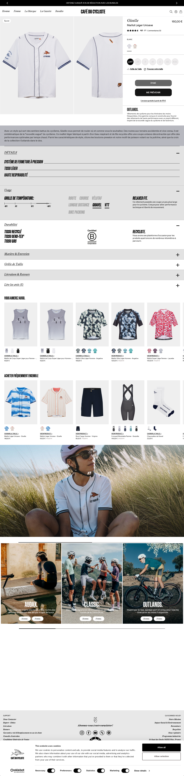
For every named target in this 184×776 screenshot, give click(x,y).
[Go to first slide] (176, 3)
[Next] (178, 586)
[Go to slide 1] (55, 542)
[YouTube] (95, 732)
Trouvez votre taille (155, 69)
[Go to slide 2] (129, 542)
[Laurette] (163, 325)
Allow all (161, 747)
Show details (140, 771)
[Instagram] (82, 732)
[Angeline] (92, 325)
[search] (170, 11)
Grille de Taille (136, 69)
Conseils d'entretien (11, 736)
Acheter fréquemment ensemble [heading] (21, 376)
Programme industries (171, 736)
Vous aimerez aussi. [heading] (14, 298)
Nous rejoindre (174, 733)
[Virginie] (92, 402)
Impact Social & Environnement (168, 723)
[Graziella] (127, 402)
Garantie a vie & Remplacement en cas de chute (22, 733)
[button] (153, 83)
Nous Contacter (9, 719)
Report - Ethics (9, 723)
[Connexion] (175, 11)
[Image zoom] (110, 65)
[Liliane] (20, 325)
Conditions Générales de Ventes (16, 739)
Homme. (25, 619)
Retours (6, 729)
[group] (21, 332)
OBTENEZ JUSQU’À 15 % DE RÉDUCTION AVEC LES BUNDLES (92, 3)
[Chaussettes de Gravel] (163, 402)
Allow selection (161, 756)
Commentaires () (154, 30)
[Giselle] (20, 402)
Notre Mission (175, 719)
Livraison (7, 726)
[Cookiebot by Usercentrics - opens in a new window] (17, 771)
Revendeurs (176, 726)
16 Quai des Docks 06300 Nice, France (165, 739)
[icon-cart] (180, 11)
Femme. (38, 619)
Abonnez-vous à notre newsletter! (95, 725)
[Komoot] (108, 732)
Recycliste (177, 729)
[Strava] (102, 732)
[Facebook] (88, 732)
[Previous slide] (7, 3)
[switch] (77, 770)
